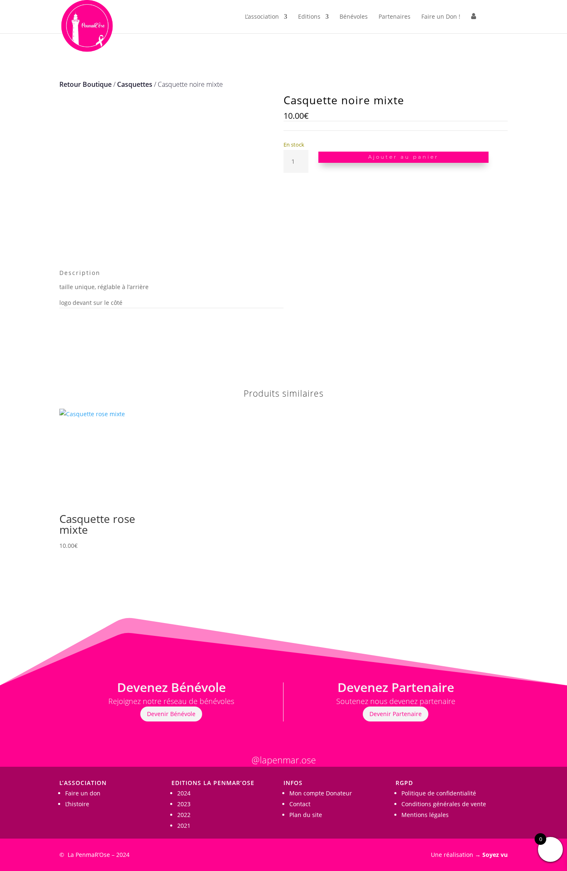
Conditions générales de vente (443, 804)
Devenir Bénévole (171, 714)
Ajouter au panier (403, 157)
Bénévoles (354, 17)
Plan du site (305, 815)
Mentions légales (425, 815)
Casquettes (134, 84)
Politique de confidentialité (438, 793)
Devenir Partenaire (395, 714)
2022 (184, 815)
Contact (299, 804)
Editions (309, 17)
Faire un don (82, 793)
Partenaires (395, 17)
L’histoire (77, 804)
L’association (262, 17)
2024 (184, 793)
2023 (184, 804)
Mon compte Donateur (320, 793)
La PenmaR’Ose (89, 855)
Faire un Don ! (440, 17)
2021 (184, 825)
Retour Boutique (85, 84)
